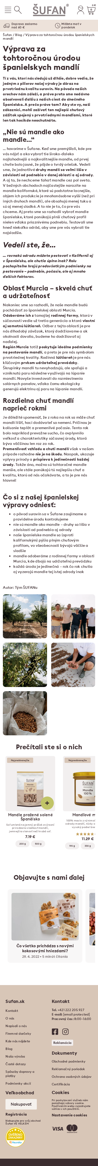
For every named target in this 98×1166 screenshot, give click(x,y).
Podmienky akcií (18, 1083)
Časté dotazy (15, 1064)
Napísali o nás (16, 1026)
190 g (72, 845)
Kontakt (11, 1011)
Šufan (7, 35)
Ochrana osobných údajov (72, 1077)
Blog (18, 35)
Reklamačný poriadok (68, 1069)
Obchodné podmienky (69, 1061)
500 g (38, 843)
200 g (22, 843)
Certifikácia (61, 1084)
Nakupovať (21, 1104)
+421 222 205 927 (71, 1010)
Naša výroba (15, 1056)
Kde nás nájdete (17, 1041)
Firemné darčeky (18, 1033)
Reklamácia (62, 1043)
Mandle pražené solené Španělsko (30, 817)
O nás (9, 1018)
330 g (88, 845)
